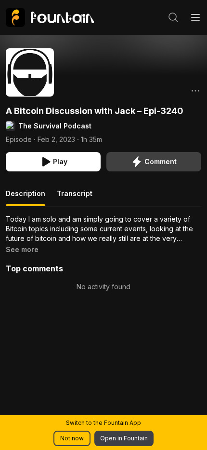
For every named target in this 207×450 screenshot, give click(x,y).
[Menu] (195, 17)
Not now (72, 438)
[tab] (25, 197)
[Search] (173, 17)
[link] (50, 17)
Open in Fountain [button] (124, 438)
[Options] (195, 91)
